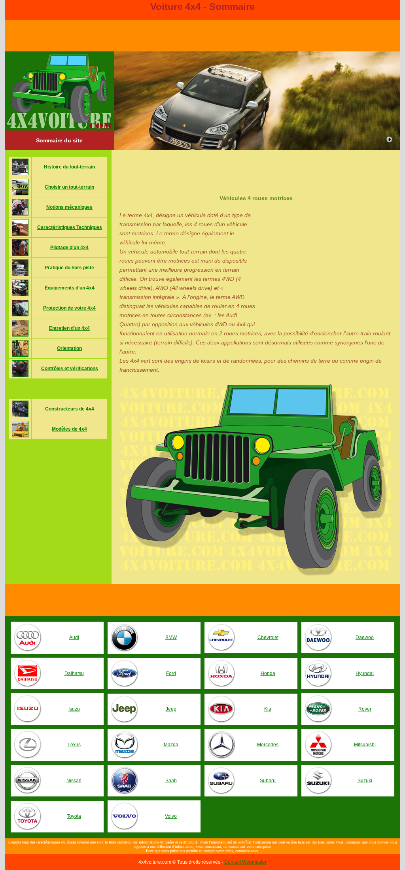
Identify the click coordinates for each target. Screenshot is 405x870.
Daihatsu (74, 673)
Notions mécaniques (69, 207)
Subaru (268, 780)
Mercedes (267, 744)
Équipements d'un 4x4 (70, 288)
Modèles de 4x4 (69, 429)
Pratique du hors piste (69, 267)
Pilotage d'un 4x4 (69, 247)
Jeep (171, 709)
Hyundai (365, 673)
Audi (74, 637)
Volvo (171, 816)
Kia (267, 709)
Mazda (171, 744)
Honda (268, 673)
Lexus (74, 744)
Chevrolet (267, 637)
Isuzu (74, 709)
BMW (171, 637)
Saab (171, 780)
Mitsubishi (365, 744)
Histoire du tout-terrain (69, 167)
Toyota (74, 816)
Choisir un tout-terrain (69, 187)
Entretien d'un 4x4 (69, 328)
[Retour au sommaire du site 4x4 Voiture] (59, 127)
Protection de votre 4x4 (69, 308)
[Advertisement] (256, 168)
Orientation (69, 348)
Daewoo (365, 637)
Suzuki (365, 780)
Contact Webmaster (245, 862)
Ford (171, 673)
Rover (364, 709)
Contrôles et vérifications (69, 368)
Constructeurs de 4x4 (69, 409)
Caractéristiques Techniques (69, 227)
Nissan (73, 780)
